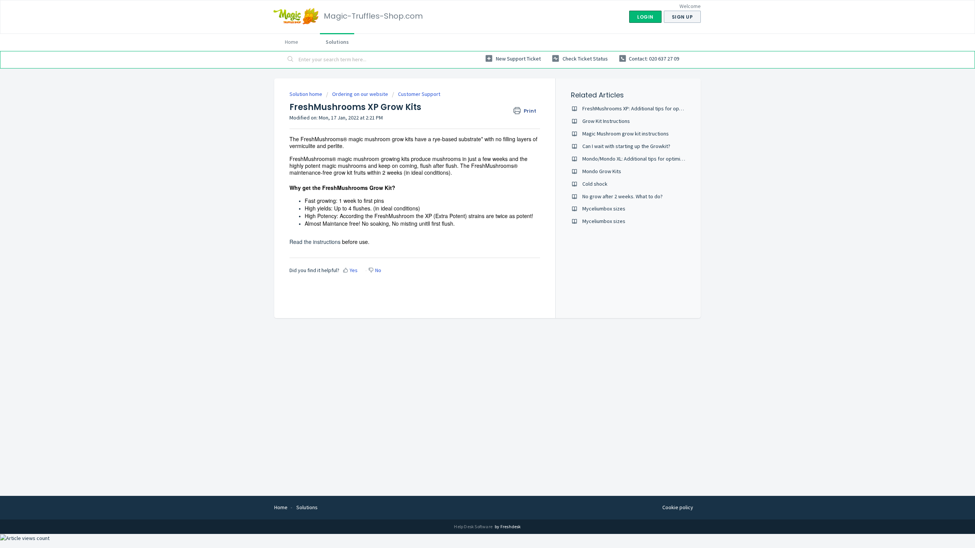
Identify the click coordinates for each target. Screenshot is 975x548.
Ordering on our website (360, 94)
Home (291, 41)
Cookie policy (677, 507)
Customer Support (419, 94)
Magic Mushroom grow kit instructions (625, 133)
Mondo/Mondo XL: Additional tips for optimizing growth (644, 158)
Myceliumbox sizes (603, 208)
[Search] (290, 59)
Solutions (337, 41)
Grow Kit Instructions (606, 121)
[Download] (473, 176)
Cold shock (594, 183)
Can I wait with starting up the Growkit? (626, 146)
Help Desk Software (473, 526)
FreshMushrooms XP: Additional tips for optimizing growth (648, 108)
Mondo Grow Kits (601, 171)
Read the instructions (315, 241)
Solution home (306, 94)
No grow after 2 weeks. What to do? (622, 196)
